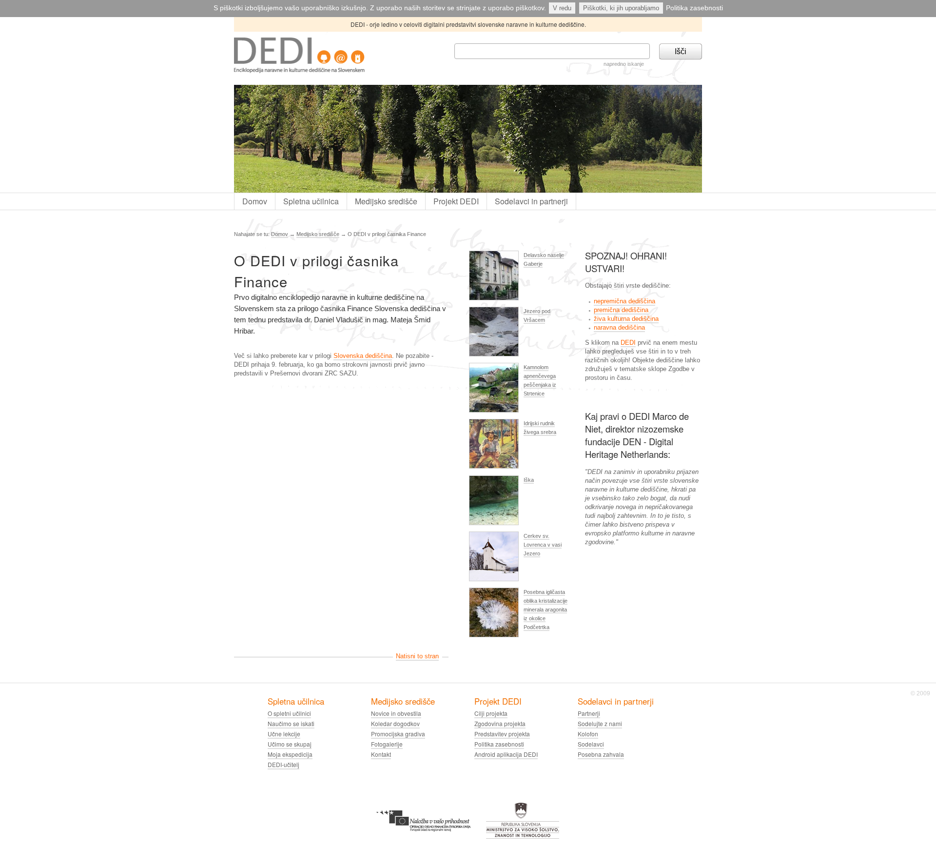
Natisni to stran (417, 656)
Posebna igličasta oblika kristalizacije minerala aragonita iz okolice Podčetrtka (545, 609)
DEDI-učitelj (283, 764)
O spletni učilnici (289, 713)
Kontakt (381, 754)
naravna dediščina (619, 327)
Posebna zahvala (601, 754)
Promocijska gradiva (398, 733)
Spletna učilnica (311, 201)
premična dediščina (621, 310)
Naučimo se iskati (291, 723)
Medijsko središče (386, 201)
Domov (254, 201)
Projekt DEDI (456, 201)
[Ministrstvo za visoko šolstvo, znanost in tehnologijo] (522, 806)
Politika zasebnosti (694, 8)
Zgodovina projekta (500, 723)
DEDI (628, 342)
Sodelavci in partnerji (531, 201)
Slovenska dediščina (362, 355)
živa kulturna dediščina (626, 318)
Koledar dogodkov (395, 723)
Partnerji (589, 713)
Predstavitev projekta (502, 733)
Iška (529, 480)
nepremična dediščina (624, 301)
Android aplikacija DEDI (506, 754)
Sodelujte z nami (600, 723)
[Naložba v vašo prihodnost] (423, 806)
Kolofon (588, 733)
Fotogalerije (387, 744)
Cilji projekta (490, 713)
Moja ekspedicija (290, 754)
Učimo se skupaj (290, 744)
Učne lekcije (284, 733)
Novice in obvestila (396, 713)
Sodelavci (591, 744)
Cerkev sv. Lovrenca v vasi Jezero (543, 544)
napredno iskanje (624, 64)
